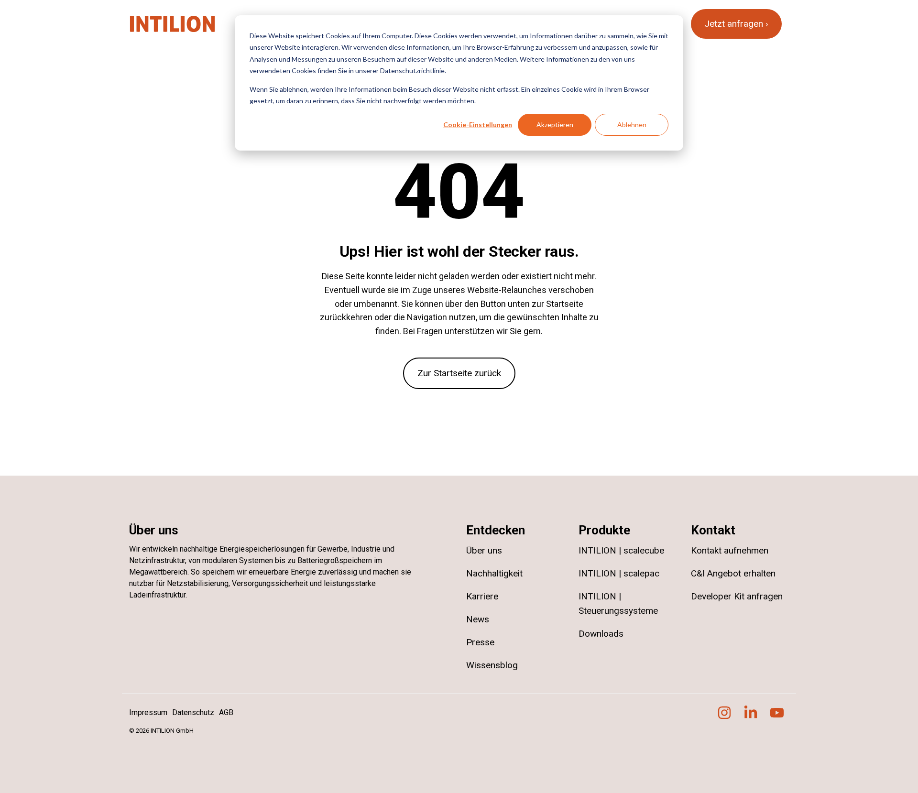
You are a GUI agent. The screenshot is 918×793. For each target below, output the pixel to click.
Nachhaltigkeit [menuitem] (494, 573)
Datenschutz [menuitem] (193, 712)
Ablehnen (631, 124)
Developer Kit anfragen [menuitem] (738, 596)
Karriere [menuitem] (482, 596)
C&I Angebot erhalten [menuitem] (733, 573)
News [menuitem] (477, 619)
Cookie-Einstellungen (477, 124)
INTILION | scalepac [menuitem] (619, 573)
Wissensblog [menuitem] (492, 665)
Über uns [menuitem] (484, 550)
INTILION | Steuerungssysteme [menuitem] (618, 603)
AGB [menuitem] (226, 712)
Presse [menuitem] (480, 642)
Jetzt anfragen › (736, 23)
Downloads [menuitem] (601, 633)
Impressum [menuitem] (148, 712)
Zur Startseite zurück (459, 373)
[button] (725, 715)
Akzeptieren (554, 124)
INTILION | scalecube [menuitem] (621, 550)
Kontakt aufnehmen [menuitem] (729, 550)
